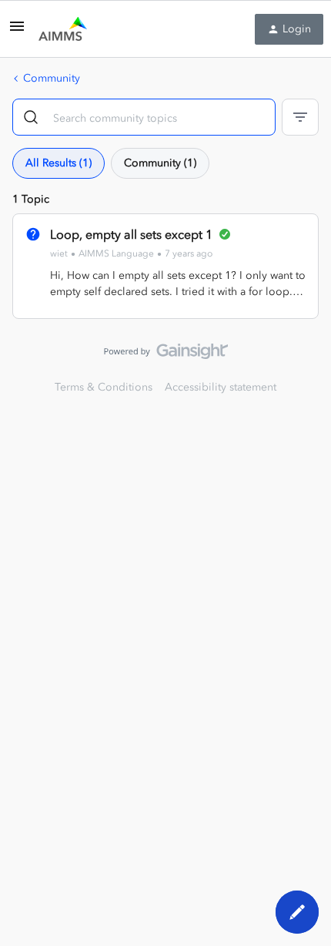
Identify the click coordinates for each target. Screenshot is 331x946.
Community (51, 78)
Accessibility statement (220, 387)
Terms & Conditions (103, 387)
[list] (131, 253)
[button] (17, 32)
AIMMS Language (116, 253)
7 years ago (188, 253)
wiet (59, 253)
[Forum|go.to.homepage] (62, 29)
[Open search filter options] (300, 117)
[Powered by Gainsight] (166, 355)
